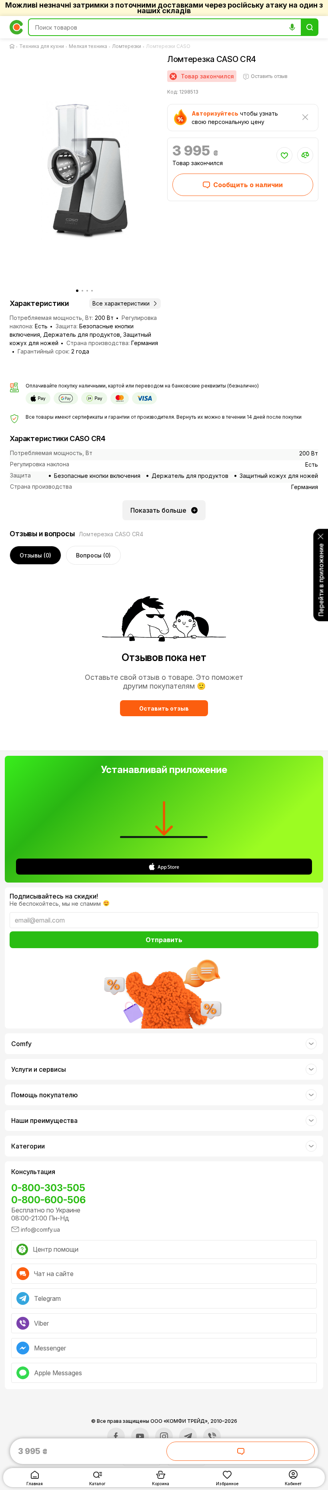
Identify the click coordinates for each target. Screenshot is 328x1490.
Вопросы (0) (93, 555)
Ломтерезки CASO (168, 46)
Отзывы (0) (35, 555)
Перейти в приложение (321, 580)
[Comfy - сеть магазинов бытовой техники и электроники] (16, 27)
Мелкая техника (88, 46)
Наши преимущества (44, 1120)
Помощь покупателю (44, 1095)
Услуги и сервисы (38, 1069)
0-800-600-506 (48, 1200)
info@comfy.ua (40, 1229)
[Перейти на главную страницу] (14, 46)
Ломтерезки (126, 46)
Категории (28, 1146)
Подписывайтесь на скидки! (54, 896)
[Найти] (309, 27)
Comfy (21, 1044)
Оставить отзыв (164, 708)
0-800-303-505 (48, 1188)
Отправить (164, 940)
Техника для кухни (41, 46)
